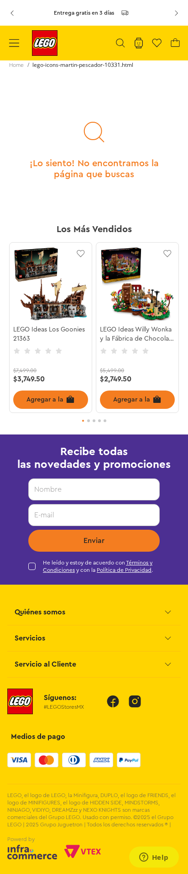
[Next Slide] (176, 12)
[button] (120, 43)
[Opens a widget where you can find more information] (154, 858)
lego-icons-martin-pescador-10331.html (82, 65)
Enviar (94, 540)
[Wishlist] (156, 43)
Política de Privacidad (124, 570)
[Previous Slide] (11, 12)
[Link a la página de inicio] (16, 65)
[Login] (138, 43)
